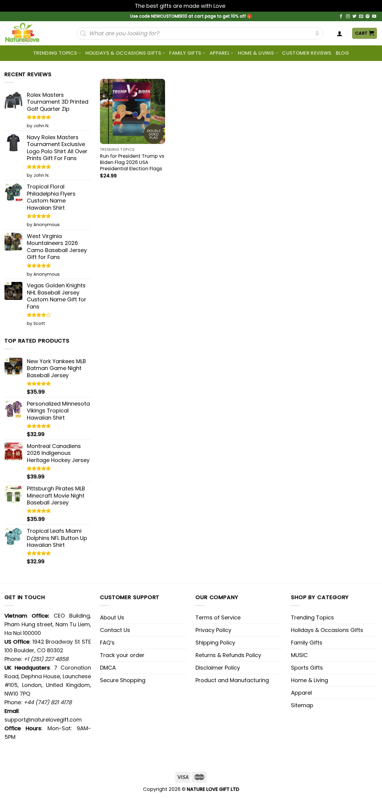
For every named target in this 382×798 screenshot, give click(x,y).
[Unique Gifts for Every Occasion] (29, 33)
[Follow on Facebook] (341, 16)
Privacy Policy (213, 630)
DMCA (108, 667)
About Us (112, 617)
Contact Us (115, 630)
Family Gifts (185, 53)
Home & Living (256, 53)
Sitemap (302, 705)
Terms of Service (218, 617)
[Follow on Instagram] (348, 16)
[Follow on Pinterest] (368, 16)
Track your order (122, 655)
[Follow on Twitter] (354, 16)
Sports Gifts (307, 667)
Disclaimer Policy (217, 667)
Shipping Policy (215, 642)
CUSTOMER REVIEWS (306, 53)
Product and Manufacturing (232, 680)
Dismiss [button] (237, 6)
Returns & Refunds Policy (228, 655)
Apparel (219, 53)
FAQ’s (107, 642)
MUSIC (299, 655)
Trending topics (55, 53)
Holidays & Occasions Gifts (123, 53)
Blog (342, 53)
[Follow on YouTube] (374, 16)
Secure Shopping (122, 680)
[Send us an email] (361, 16)
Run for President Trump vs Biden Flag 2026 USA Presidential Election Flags (132, 162)
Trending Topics (312, 617)
